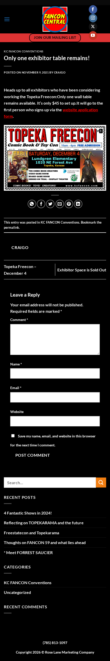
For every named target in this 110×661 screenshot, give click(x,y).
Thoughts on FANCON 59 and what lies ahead (45, 542)
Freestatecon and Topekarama (31, 532)
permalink (11, 227)
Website (17, 411)
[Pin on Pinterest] (69, 204)
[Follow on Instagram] (93, 18)
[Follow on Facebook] (93, 9)
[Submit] (101, 483)
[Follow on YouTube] (93, 35)
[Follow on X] (93, 26)
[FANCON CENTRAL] (55, 19)
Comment (19, 319)
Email (15, 387)
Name (16, 364)
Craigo (59, 72)
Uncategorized (17, 592)
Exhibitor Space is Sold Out (81, 269)
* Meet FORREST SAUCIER (28, 552)
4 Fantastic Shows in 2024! (28, 512)
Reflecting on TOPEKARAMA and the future (44, 522)
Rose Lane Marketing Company (69, 652)
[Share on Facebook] (41, 204)
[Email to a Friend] (60, 204)
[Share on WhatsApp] (32, 204)
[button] (7, 19)
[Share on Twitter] (50, 204)
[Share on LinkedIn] (78, 204)
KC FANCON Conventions (23, 51)
